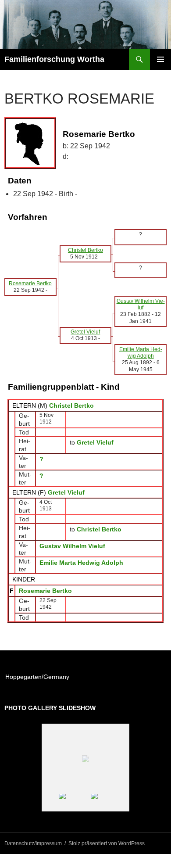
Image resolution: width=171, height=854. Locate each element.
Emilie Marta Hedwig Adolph (81, 562)
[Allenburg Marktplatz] (104, 803)
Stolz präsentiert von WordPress (106, 843)
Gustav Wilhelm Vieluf (72, 545)
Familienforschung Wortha (54, 59)
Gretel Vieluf (66, 492)
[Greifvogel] (72, 803)
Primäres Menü (160, 59)
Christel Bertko (71, 405)
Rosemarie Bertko (45, 590)
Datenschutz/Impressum (33, 843)
